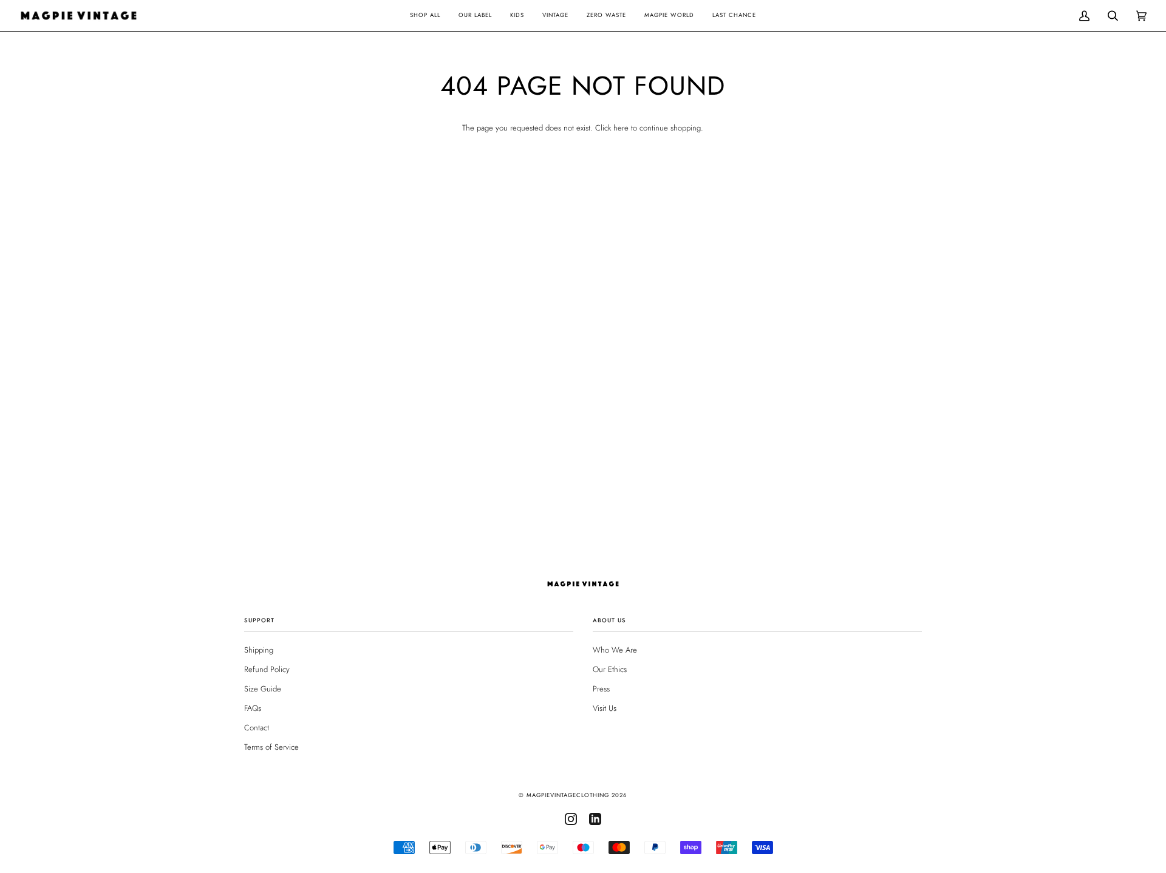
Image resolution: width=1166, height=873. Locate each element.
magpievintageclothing (568, 795)
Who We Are (615, 650)
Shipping (258, 650)
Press (601, 689)
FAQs (252, 708)
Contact (256, 727)
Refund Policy (267, 669)
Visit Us (604, 708)
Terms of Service (271, 747)
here (621, 128)
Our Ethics (610, 669)
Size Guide (262, 689)
